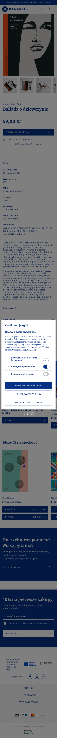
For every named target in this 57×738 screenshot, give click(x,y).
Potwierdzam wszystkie (28, 385)
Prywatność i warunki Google (23, 350)
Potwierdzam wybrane (28, 394)
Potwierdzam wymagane (28, 402)
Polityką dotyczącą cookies (25, 339)
